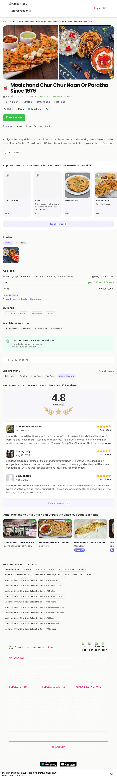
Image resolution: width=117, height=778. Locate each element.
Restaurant (41, 21)
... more (42, 209)
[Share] (47, 109)
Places (26, 739)
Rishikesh (13, 718)
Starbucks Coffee (83, 714)
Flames (94, 703)
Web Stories (99, 739)
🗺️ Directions (34, 109)
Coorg (28, 718)
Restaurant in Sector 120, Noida (18, 569)
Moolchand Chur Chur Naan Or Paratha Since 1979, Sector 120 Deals (34, 585)
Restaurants (33, 657)
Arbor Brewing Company (83, 700)
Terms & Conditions (94, 734)
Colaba (61, 714)
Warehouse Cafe (99, 707)
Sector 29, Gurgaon (66, 700)
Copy (96, 277)
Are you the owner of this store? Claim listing (22, 299)
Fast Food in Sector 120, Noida (78, 575)
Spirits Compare (75, 734)
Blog (53, 734)
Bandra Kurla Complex (50, 714)
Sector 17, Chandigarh (66, 707)
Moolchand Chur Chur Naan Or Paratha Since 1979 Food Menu (32, 623)
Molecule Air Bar (83, 707)
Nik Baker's (80, 703)
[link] (17, 194)
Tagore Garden (65, 722)
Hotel (103, 657)
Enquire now (16, 117)
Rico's (94, 718)
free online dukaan (43, 647)
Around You (43, 734)
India (12, 21)
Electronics (91, 657)
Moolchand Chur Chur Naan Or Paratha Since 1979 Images (30, 629)
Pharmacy (16, 661)
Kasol (11, 722)
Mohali (12, 711)
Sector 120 (29, 21)
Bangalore (14, 700)
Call (111, 774)
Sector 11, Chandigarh (50, 711)
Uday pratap (23, 476)
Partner (34, 739)
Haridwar (29, 722)
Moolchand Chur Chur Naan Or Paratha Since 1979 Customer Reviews (35, 607)
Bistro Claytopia (99, 696)
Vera (76, 739)
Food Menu (21, 243)
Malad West (48, 718)
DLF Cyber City (49, 703)
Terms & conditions (18, 359)
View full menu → (106, 371)
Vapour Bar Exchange (83, 711)
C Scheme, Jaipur (66, 711)
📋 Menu (19, 109)
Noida (20, 21)
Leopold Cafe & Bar (99, 714)
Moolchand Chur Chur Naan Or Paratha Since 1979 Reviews (30, 602)
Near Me (61, 734)
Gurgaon (29, 696)
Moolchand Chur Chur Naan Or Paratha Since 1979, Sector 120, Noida (34, 596)
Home (5, 21)
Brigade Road (64, 696)
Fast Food (51, 313)
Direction (109, 277)
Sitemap (16, 739)
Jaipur (12, 707)
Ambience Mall (65, 703)
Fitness (79, 657)
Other (27, 661)
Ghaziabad (14, 703)
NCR (27, 707)
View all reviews (56, 503)
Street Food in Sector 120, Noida (47, 575)
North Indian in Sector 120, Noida (72, 569)
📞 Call (7, 109)
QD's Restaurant (83, 722)
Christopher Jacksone (29, 426)
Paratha (23, 313)
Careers (87, 739)
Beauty (46, 657)
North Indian (10, 313)
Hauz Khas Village (50, 722)
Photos (8, 243)
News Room (19, 734)
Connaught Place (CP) (66, 718)
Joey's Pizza (80, 718)
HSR (44, 700)
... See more (107, 143)
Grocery (67, 657)
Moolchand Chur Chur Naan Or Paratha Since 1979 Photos (30, 591)
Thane (28, 714)
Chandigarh (31, 700)
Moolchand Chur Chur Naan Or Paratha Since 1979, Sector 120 (31, 580)
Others (58, 754)
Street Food (37, 313)
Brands (43, 739)
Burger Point (97, 700)
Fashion (56, 657)
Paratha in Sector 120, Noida (17, 575)
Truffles (79, 696)
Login (97, 8)
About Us (31, 734)
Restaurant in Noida (45, 569)
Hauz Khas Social (99, 722)
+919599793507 (106, 288)
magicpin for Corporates (60, 739)
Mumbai (29, 711)
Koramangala (49, 696)
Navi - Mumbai (16, 714)
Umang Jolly (23, 451)
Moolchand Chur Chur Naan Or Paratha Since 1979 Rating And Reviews (35, 612)
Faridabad (30, 703)
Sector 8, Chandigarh (50, 707)
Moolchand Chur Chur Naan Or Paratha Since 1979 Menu (29, 618)
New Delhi (14, 696)
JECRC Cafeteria (99, 711)
